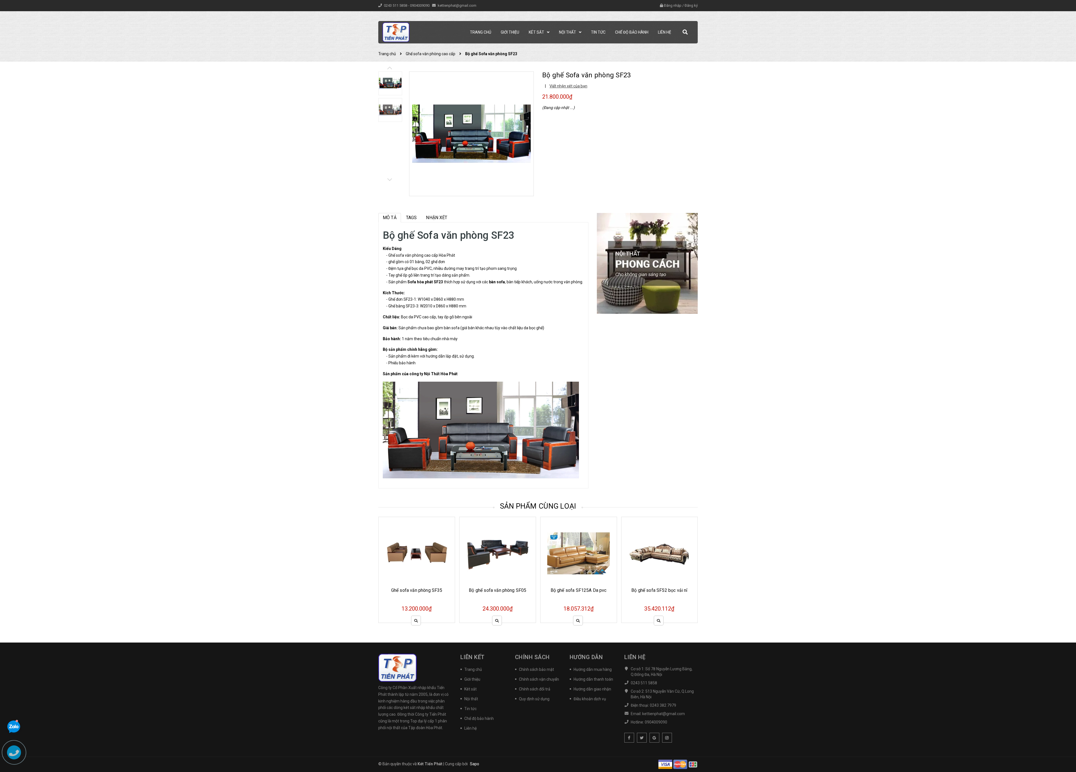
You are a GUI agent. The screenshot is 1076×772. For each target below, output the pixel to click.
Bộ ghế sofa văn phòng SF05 (430, 590)
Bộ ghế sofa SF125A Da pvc (511, 590)
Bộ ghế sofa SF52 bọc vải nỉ (592, 590)
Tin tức (470, 708)
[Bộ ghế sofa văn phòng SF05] (430, 553)
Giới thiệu (472, 679)
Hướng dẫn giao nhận (592, 689)
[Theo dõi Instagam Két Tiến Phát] (667, 738)
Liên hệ (470, 728)
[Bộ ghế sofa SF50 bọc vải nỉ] (673, 553)
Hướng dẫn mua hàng (593, 669)
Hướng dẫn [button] (586, 657)
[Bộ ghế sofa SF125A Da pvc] (511, 553)
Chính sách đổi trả (534, 689)
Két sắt (470, 689)
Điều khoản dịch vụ (590, 699)
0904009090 (420, 5)
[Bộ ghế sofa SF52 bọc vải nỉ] (592, 553)
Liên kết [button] (472, 657)
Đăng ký (691, 5)
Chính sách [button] (532, 657)
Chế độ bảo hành (479, 718)
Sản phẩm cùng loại (538, 506)
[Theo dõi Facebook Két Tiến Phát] (629, 738)
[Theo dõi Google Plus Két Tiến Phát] (654, 738)
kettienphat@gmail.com (457, 5)
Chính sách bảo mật (536, 669)
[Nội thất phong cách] (647, 263)
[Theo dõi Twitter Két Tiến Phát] (642, 738)
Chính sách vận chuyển (539, 679)
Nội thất (471, 699)
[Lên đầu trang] (1065, 743)
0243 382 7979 (663, 705)
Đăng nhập (672, 5)
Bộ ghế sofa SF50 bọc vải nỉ (673, 590)
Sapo (474, 764)
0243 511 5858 (396, 5)
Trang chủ (473, 669)
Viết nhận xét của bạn (568, 86)
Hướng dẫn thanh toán (593, 679)
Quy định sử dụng (534, 699)
